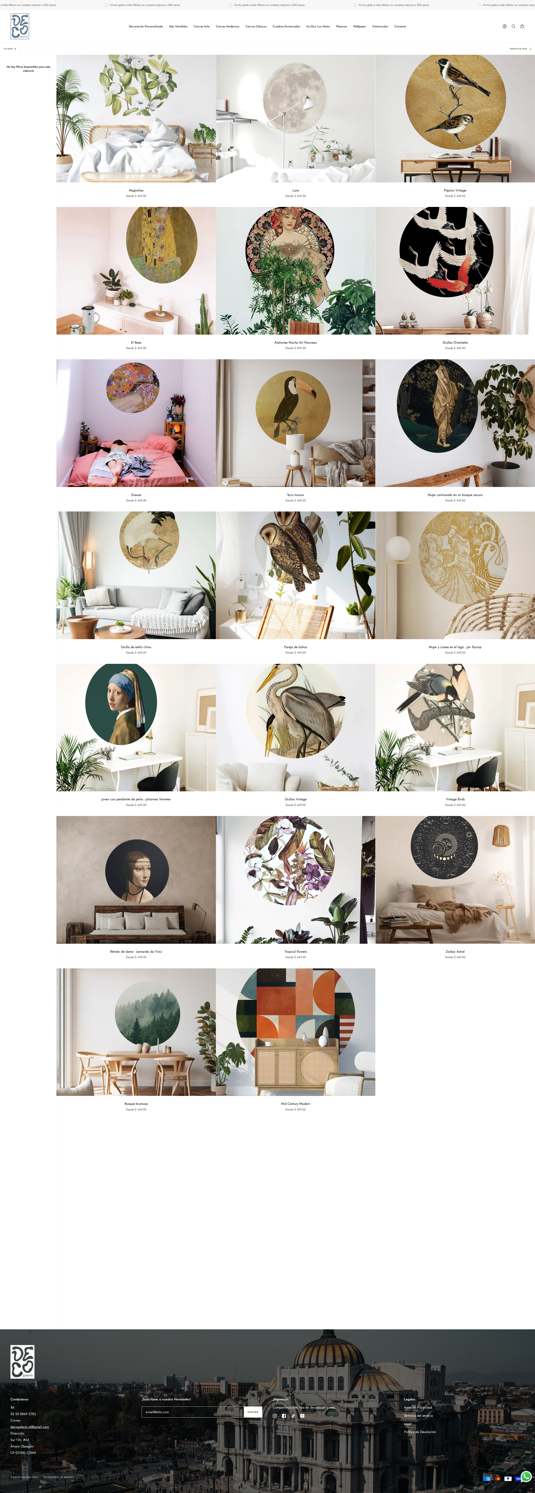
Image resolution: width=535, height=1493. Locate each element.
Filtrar (8, 48)
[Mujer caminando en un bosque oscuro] (455, 423)
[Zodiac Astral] (455, 880)
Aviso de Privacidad (418, 1407)
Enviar (253, 1412)
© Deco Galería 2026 (24, 1477)
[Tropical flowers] (295, 880)
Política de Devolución (420, 1431)
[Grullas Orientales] (455, 271)
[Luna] (295, 118)
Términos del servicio (418, 1415)
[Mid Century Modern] (295, 1032)
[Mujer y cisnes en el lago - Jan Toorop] (455, 575)
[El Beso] (136, 271)
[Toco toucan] (295, 423)
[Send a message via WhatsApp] (526, 1476)
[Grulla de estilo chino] (136, 575)
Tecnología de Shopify (58, 1477)
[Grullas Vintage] (295, 728)
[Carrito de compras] (522, 26)
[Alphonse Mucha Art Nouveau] (295, 271)
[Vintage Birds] (455, 728)
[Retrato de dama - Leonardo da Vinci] (136, 880)
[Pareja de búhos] (295, 575)
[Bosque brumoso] (136, 1032)
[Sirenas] (136, 423)
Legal (407, 1423)
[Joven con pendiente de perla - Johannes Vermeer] (136, 728)
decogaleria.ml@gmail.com (29, 1426)
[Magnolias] (136, 118)
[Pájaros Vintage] (455, 118)
